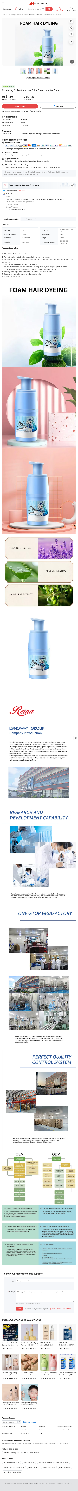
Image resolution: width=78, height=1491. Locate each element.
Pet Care (41, 1430)
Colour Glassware (64, 1467)
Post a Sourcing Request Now (60, 1309)
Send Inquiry (20, 106)
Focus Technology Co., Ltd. (25, 1483)
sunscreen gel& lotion (8, 1426)
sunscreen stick (7, 1430)
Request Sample (35, 111)
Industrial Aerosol (63, 1430)
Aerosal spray (25, 1433)
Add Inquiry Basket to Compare (39, 78)
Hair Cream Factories (45, 1462)
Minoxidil (42, 1426)
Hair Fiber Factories (62, 1462)
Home (3, 15)
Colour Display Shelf (49, 1467)
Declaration (60, 1483)
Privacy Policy (69, 1483)
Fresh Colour (20, 1467)
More (4, 1476)
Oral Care (23, 1453)
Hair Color (24, 1430)
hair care (23, 1426)
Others (41, 1433)
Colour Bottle (8, 1467)
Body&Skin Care (7, 1433)
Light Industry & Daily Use (15, 15)
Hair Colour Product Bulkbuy (13, 1472)
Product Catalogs (30, 1422)
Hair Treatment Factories (11, 1462)
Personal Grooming (10, 1453)
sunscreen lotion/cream (64, 1426)
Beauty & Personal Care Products (33, 15)
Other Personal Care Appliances (52, 15)
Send (19, 1309)
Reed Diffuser (34, 1453)
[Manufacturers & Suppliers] (39, 3)
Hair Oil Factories (29, 1462)
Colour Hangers (33, 1467)
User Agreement (50, 1483)
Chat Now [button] (59, 106)
